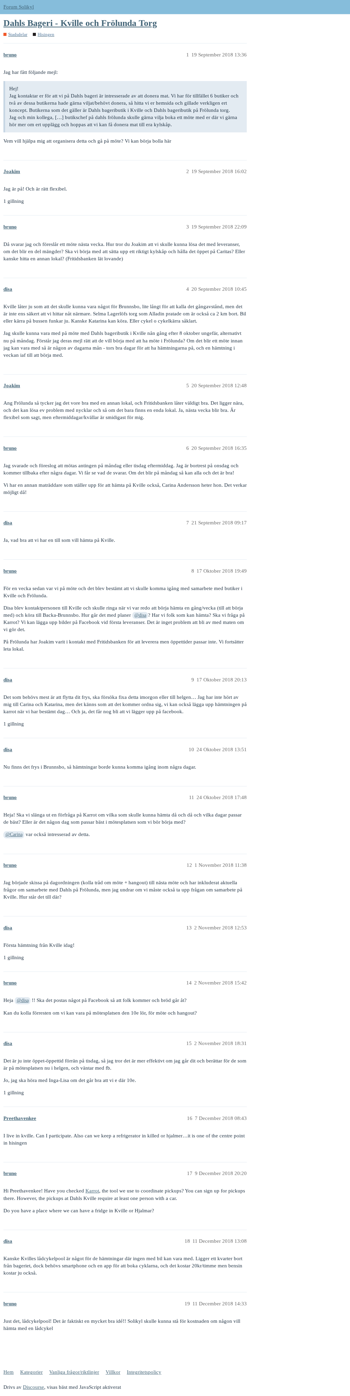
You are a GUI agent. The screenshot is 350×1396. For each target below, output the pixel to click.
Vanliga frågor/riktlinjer (74, 1372)
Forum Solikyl (18, 7)
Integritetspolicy (144, 1372)
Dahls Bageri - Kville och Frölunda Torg (80, 23)
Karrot (92, 1190)
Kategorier (31, 1372)
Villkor (113, 1372)
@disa (140, 615)
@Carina (14, 834)
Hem (8, 1372)
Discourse (33, 1387)
